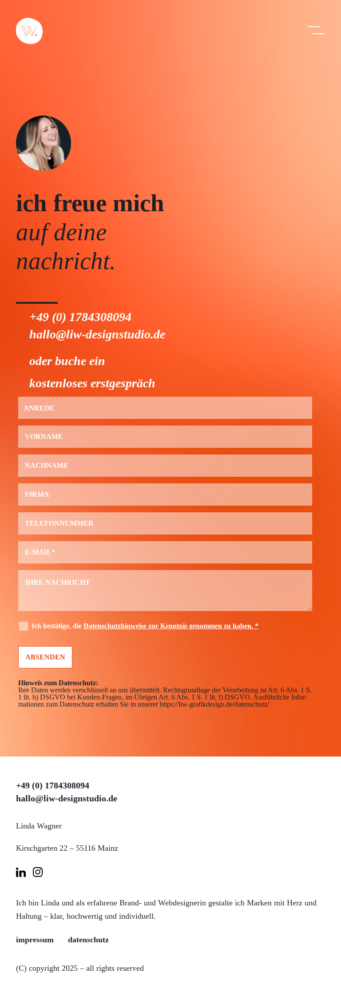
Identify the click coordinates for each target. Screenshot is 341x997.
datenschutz (88, 939)
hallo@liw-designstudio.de (97, 334)
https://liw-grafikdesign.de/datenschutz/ (214, 704)
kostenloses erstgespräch (92, 383)
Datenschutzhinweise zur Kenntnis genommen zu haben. (170, 626)
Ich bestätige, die (145, 626)
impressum (35, 939)
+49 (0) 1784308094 (80, 317)
